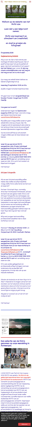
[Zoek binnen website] (2, 1)
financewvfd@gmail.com (9, 252)
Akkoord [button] (24, 424)
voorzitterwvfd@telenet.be (10, 117)
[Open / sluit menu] (30, 1)
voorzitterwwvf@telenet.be (19, 153)
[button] (29, 349)
